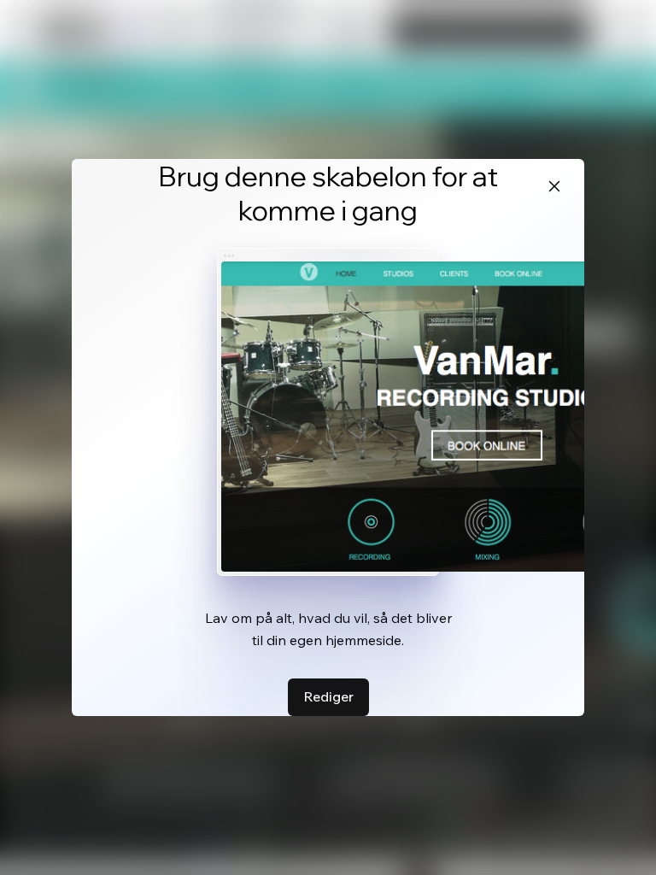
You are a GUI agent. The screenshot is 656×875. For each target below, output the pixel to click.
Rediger (328, 696)
